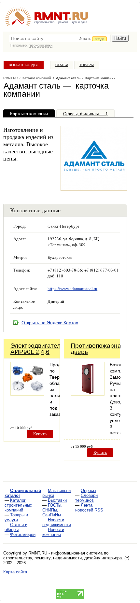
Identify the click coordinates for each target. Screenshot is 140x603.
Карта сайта (15, 571)
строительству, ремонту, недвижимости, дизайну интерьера (62, 557)
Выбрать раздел (23, 65)
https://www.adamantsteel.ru (72, 288)
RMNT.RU (10, 78)
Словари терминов (86, 498)
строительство (44, 22)
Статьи (61, 65)
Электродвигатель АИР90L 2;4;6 (37, 348)
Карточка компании (29, 113)
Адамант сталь (68, 78)
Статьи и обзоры (16, 527)
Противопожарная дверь (97, 348)
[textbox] (60, 38)
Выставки (57, 500)
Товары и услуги (16, 517)
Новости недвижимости (56, 522)
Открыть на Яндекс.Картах (49, 322)
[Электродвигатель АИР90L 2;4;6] (27, 393)
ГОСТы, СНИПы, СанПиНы (52, 510)
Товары (86, 65)
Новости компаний (53, 532)
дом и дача (79, 22)
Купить (40, 433)
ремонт (63, 22)
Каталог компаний (36, 78)
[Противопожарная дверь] (87, 393)
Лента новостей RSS (89, 507)
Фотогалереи (22, 534)
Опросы (88, 490)
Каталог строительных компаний (18, 505)
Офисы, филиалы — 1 (85, 113)
